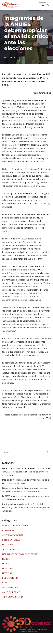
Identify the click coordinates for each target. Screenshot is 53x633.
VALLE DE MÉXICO (11, 592)
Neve (10, 612)
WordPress (39, 612)
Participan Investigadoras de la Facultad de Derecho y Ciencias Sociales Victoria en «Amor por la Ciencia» (26, 507)
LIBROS (6, 558)
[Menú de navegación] (42, 5)
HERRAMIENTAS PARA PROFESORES (20, 554)
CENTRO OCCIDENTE (12, 535)
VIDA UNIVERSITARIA (12, 596)
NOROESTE (8, 568)
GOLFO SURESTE (10, 549)
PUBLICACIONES (10, 577)
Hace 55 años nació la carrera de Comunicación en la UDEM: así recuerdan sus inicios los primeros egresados (26, 471)
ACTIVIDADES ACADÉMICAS (15, 525)
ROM (4, 582)
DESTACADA (8, 544)
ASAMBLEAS (8, 530)
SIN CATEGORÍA (10, 587)
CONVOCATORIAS (11, 539)
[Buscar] (48, 5)
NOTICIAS (7, 573)
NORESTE (7, 563)
